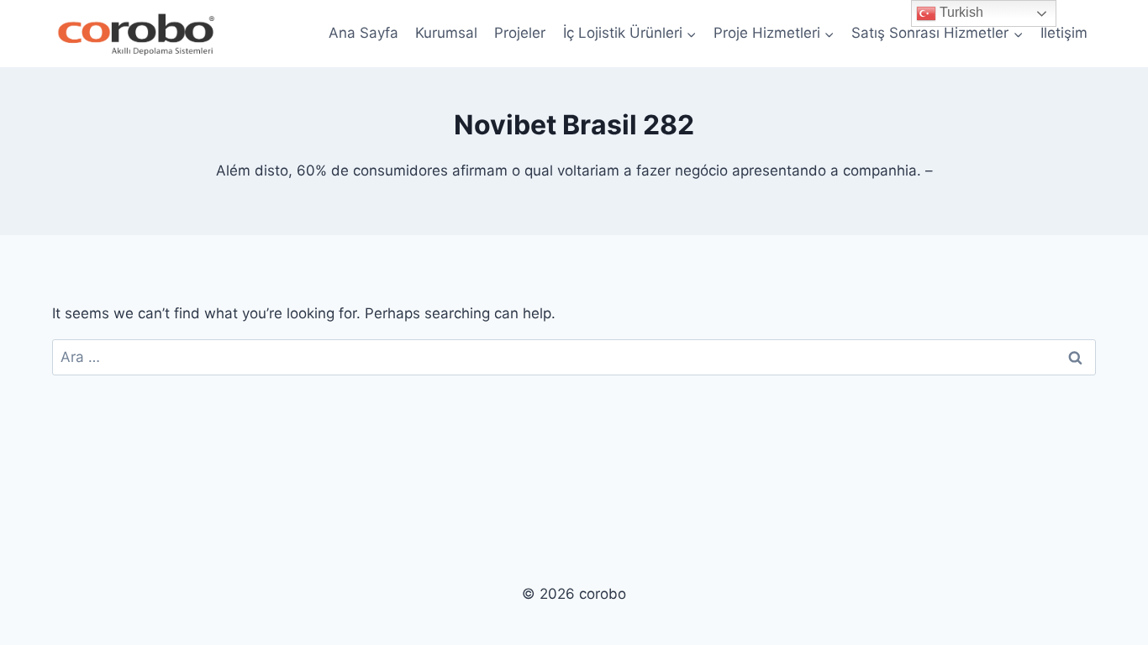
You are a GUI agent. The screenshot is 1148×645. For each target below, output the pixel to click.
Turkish (959, 12)
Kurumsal (446, 32)
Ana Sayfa (363, 32)
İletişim (1063, 32)
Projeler (519, 32)
